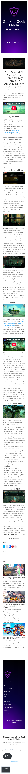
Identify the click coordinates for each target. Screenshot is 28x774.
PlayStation (7, 132)
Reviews (9, 89)
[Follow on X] (8, 682)
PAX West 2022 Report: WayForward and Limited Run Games (14, 578)
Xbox (17, 130)
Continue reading (14, 761)
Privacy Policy (8, 688)
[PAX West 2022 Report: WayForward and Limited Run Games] (14, 576)
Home (8, 29)
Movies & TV (7, 710)
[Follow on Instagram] (11, 682)
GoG (16, 132)
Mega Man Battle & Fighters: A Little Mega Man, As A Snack (14, 637)
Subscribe (7, 755)
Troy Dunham (10, 87)
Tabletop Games (8, 707)
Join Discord (7, 697)
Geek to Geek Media (14, 23)
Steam (13, 132)
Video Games (17, 89)
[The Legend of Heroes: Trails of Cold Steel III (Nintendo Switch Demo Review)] (14, 603)
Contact (6, 694)
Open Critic (7, 691)
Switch (13, 130)
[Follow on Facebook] (5, 682)
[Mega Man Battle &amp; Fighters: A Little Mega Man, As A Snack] (14, 635)
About (17, 29)
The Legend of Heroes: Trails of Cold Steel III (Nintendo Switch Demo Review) (14, 606)
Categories (12, 43)
